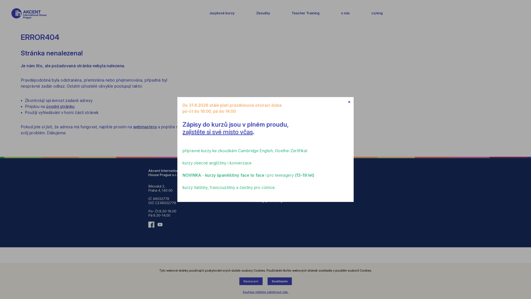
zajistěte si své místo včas (218, 132)
